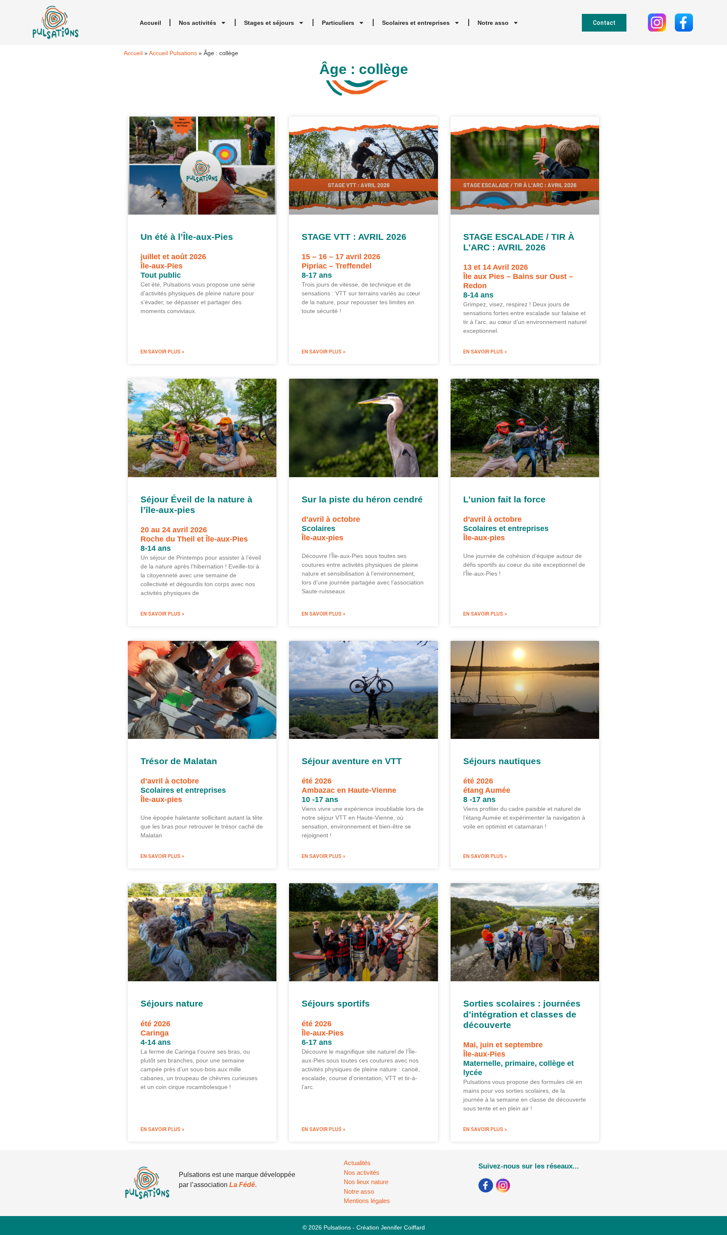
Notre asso (493, 22)
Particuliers (338, 22)
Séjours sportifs (336, 1003)
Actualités (357, 1162)
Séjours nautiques (502, 761)
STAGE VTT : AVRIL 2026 (354, 237)
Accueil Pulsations (173, 53)
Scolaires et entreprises (416, 22)
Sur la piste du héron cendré (362, 499)
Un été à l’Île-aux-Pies (187, 237)
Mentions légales (367, 1200)
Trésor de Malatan (179, 761)
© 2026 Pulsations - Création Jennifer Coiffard (363, 1227)
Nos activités (197, 22)
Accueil (150, 22)
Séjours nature (172, 1003)
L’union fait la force (504, 499)
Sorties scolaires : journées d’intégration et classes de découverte (522, 1014)
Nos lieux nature (366, 1181)
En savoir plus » (162, 352)
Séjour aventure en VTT (352, 761)
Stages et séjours (269, 22)
